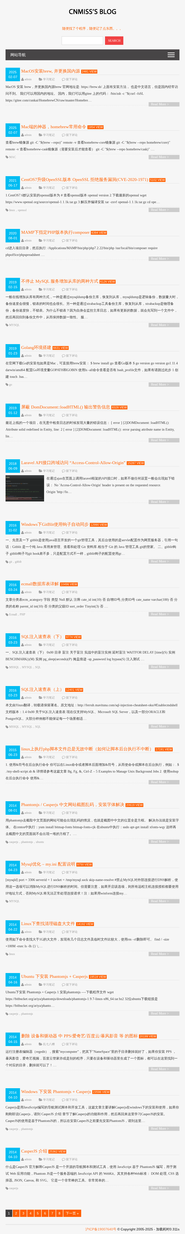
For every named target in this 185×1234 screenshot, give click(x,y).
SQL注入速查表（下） (42, 636)
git (10, 561)
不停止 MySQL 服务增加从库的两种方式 (59, 281)
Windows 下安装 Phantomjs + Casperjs (56, 1091)
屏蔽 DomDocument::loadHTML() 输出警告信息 (65, 407)
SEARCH (114, 40)
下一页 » (72, 1213)
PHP (22, 614)
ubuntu (40, 842)
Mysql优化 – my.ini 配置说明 (48, 864)
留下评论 (72, 79)
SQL (38, 667)
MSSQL (14, 667)
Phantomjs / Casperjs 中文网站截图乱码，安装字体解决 (72, 804)
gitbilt (18, 561)
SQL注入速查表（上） (42, 689)
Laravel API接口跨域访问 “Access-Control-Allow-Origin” (73, 462)
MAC (12, 157)
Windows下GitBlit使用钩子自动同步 (55, 524)
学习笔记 (49, 79)
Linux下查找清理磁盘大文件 (48, 923)
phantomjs (27, 842)
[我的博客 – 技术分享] (92, 16)
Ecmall (13, 614)
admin (28, 79)
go (10, 384)
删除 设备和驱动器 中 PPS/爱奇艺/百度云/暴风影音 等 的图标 (79, 1036)
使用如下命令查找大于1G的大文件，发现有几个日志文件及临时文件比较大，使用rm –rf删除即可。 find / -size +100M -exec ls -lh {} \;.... (87, 943)
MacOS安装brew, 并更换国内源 (50, 71)
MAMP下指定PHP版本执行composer (55, 232)
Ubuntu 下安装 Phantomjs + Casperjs (54, 976)
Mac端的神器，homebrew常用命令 (53, 126)
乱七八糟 (49, 1044)
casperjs (13, 842)
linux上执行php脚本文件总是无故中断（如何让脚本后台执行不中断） (87, 749)
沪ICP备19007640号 (100, 1229)
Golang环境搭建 (36, 347)
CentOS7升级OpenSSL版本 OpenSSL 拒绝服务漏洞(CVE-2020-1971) (84, 179)
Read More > (160, 104)
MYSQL (14, 325)
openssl (22, 210)
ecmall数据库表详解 (40, 583)
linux (12, 210)
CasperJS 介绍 (34, 1151)
